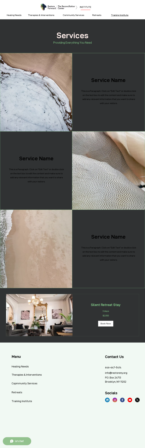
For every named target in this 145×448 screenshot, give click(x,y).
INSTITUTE (85, 7)
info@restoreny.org (116, 373)
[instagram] (115, 400)
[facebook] (122, 400)
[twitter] (137, 400)
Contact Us (114, 357)
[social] (107, 400)
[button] (105, 323)
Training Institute (119, 15)
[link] (105, 305)
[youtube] (130, 400)
